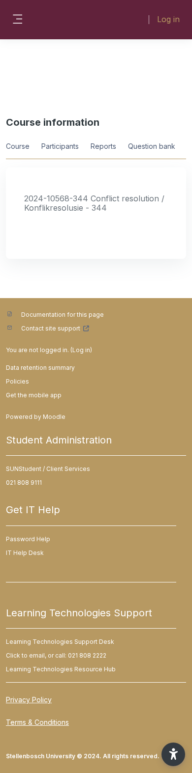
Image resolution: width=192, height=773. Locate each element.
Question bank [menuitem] (151, 146)
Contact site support (50, 328)
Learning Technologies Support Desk (60, 641)
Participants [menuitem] (60, 146)
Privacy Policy (29, 699)
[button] (173, 754)
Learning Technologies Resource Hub (61, 669)
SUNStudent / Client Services (48, 468)
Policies (17, 381)
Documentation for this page (62, 314)
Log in (168, 19)
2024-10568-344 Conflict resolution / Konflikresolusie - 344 (94, 203)
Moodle (54, 416)
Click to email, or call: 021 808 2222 (56, 655)
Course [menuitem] (18, 146)
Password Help (28, 539)
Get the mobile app (34, 395)
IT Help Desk (25, 552)
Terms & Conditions (37, 722)
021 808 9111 (24, 482)
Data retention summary (40, 367)
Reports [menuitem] (103, 146)
